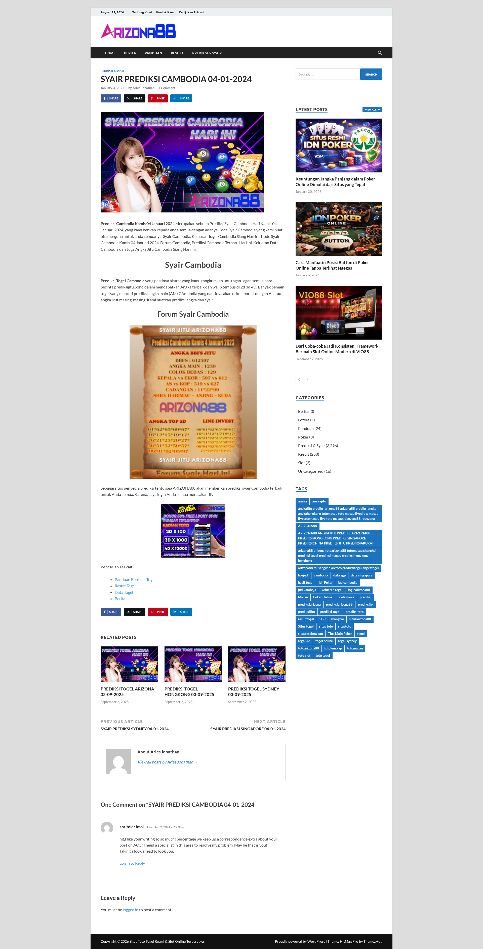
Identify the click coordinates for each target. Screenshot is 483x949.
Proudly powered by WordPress (300, 941)
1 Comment (166, 88)
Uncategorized (311, 471)
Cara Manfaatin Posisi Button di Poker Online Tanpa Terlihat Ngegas (332, 265)
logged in (130, 909)
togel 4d (304, 641)
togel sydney (347, 641)
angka (302, 501)
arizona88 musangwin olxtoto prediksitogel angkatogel (338, 568)
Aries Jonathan (143, 88)
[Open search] (380, 53)
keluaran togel (332, 590)
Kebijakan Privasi (191, 12)
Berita (130, 53)
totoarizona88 (308, 648)
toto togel (323, 655)
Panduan (153, 53)
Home (110, 53)
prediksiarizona (309, 604)
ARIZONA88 (307, 526)
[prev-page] (299, 379)
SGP (322, 619)
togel (361, 634)
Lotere (303, 419)
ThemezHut (373, 941)
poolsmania (346, 597)
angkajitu (319, 501)
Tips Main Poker (340, 634)
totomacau (355, 648)
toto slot (304, 655)
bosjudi (303, 575)
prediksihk (365, 604)
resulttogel (306, 619)
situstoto (344, 626)
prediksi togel (330, 612)
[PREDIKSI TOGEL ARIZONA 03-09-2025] (129, 665)
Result (177, 53)
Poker (303, 436)
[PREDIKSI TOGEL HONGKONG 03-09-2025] (193, 665)
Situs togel (306, 626)
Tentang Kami (142, 12)
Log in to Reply (132, 863)
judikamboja (307, 590)
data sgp (339, 575)
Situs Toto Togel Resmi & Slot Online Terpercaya (167, 941)
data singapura (362, 575)
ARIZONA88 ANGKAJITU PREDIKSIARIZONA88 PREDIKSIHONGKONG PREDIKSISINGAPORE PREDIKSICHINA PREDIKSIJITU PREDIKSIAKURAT (336, 538)
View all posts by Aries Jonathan (167, 761)
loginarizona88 (359, 590)
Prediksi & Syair (207, 53)
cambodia (321, 575)
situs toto (326, 626)
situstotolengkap (310, 634)
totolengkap (333, 648)
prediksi (366, 597)
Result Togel (125, 585)
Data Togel (124, 592)
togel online (324, 641)
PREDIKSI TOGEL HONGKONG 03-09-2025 (189, 691)
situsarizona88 (360, 619)
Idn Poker (326, 582)
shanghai (337, 619)
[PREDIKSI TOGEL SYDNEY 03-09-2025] (257, 665)
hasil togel (305, 582)
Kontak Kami (165, 12)
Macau (303, 597)
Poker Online (322, 597)
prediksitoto (355, 612)
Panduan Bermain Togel (135, 579)
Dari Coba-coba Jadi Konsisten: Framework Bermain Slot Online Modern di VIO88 (337, 348)
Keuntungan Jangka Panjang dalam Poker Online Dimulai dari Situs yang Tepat (335, 181)
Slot (301, 462)
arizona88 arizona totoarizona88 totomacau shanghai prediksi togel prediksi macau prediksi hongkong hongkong (337, 556)
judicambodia (347, 582)
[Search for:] (339, 74)
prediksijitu (306, 612)
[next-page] (307, 379)
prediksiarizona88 (339, 604)
